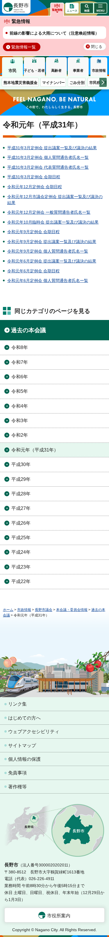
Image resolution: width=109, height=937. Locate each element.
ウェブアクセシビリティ (33, 731)
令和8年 (19, 347)
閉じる (96, 47)
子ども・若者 (34, 71)
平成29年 (21, 479)
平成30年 (21, 464)
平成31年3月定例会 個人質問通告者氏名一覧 (48, 157)
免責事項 (17, 772)
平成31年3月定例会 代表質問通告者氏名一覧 (48, 167)
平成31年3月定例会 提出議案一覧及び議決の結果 (52, 147)
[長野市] (16, 7)
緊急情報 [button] (57, 9)
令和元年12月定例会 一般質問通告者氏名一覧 (48, 212)
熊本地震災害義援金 (20, 82)
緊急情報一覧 (23, 47)
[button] (87, 8)
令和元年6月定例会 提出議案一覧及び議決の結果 (51, 261)
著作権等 (17, 786)
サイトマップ (22, 745)
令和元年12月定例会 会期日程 (34, 186)
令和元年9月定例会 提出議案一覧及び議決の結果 (51, 241)
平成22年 (21, 581)
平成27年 (21, 508)
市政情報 (99, 71)
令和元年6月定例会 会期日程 (33, 271)
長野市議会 (43, 610)
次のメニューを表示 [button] (103, 82)
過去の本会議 (28, 330)
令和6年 (19, 376)
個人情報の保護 (24, 759)
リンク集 (17, 704)
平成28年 (21, 493)
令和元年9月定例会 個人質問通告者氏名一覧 (47, 251)
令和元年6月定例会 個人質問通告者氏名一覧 (47, 280)
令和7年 (19, 362)
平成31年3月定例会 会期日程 (33, 177)
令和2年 (19, 435)
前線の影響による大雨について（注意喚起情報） (54, 33)
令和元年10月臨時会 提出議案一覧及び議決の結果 (53, 222)
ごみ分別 (77, 82)
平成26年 (21, 523)
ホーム (8, 610)
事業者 (78, 71)
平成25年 (21, 537)
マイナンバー (53, 82)
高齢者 (56, 71)
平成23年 (21, 566)
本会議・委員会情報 (71, 610)
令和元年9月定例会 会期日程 (33, 231)
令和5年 (19, 391)
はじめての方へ (24, 717)
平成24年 (21, 552)
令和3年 (19, 420)
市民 (12, 70)
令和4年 (19, 406)
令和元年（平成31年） (34, 449)
